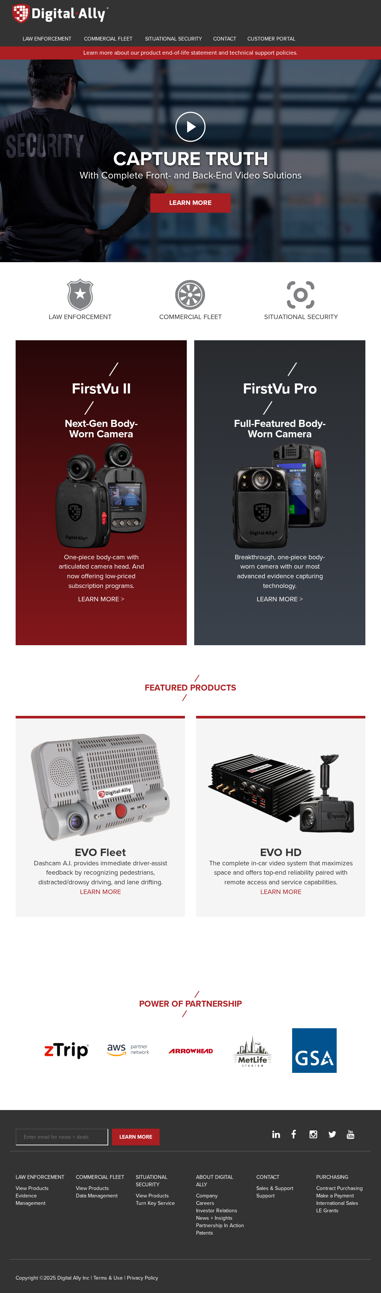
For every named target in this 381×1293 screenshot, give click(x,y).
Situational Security (173, 39)
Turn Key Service (155, 1203)
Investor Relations (216, 1210)
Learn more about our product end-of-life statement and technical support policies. (190, 53)
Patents (204, 1233)
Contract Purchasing (339, 1188)
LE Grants (327, 1210)
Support (265, 1196)
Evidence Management (30, 1199)
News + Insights (214, 1218)
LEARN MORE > (101, 599)
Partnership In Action (220, 1225)
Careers (205, 1203)
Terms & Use (108, 1278)
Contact (224, 39)
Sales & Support (274, 1188)
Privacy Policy (142, 1278)
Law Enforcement (46, 39)
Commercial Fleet (107, 39)
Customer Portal (271, 39)
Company (207, 1196)
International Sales (337, 1203)
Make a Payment (335, 1196)
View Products (32, 1188)
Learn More (190, 203)
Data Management (97, 1196)
